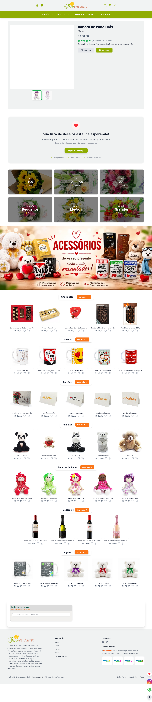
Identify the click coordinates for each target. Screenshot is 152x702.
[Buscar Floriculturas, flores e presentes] (105, 5)
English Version (121, 677)
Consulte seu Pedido (62, 656)
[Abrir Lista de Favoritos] (149, 674)
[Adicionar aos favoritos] (24, 330)
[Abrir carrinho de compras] (110, 5)
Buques (105, 14)
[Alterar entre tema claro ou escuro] (115, 5)
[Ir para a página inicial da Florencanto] (76, 5)
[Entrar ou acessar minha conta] (37, 5)
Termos (142, 677)
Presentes (63, 14)
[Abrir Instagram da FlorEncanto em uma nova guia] (149, 681)
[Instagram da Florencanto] (107, 642)
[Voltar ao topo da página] (149, 697)
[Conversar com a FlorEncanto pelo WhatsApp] (149, 689)
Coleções (78, 14)
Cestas (92, 14)
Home (57, 642)
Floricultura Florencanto (18, 646)
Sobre (57, 646)
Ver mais (82, 297)
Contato (57, 649)
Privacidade (59, 653)
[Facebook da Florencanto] (103, 642)
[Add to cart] (28, 330)
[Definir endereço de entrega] (42, 5)
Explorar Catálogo (76, 150)
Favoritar (88, 50)
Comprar (106, 50)
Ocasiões (47, 14)
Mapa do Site (133, 677)
